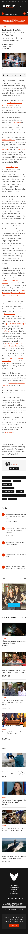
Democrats (16, 481)
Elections (20, 491)
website (6, 331)
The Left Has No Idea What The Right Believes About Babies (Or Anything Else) (14, 773)
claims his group (12, 167)
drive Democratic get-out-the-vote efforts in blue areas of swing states (14, 292)
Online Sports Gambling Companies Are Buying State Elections (14, 642)
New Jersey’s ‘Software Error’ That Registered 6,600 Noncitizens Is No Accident (12, 734)
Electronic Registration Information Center (14, 495)
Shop (3, 578)
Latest (4, 748)
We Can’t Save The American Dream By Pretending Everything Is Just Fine (14, 829)
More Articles (13, 468)
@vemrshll (15, 464)
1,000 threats (20, 150)
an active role (16, 122)
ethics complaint (9, 314)
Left (4, 499)
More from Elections (9, 617)
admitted (5, 150)
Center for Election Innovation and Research (12, 280)
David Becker (6, 481)
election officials (8, 491)
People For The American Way (14, 324)
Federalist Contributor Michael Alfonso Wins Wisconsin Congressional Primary (14, 672)
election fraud (7, 484)
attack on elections (8, 140)
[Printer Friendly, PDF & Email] (24, 75)
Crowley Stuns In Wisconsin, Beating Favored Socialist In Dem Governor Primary (13, 702)
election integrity (8, 488)
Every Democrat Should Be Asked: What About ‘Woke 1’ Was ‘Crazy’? (14, 801)
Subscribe (14, 925)
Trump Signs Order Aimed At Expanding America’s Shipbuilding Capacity (14, 857)
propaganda (9, 432)
